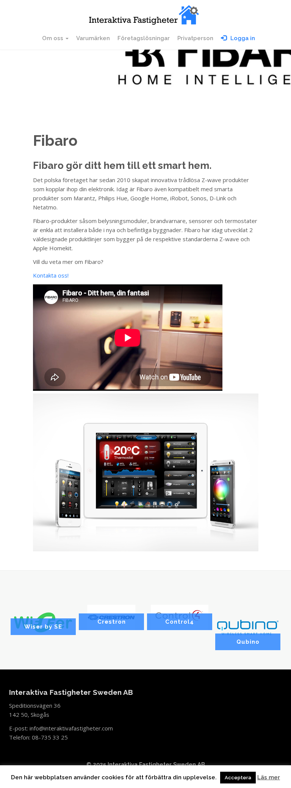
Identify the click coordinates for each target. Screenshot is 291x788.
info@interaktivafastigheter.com (71, 728)
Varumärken (93, 38)
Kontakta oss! (51, 275)
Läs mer (268, 777)
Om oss (53, 38)
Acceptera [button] (238, 777)
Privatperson (195, 38)
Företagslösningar (143, 38)
